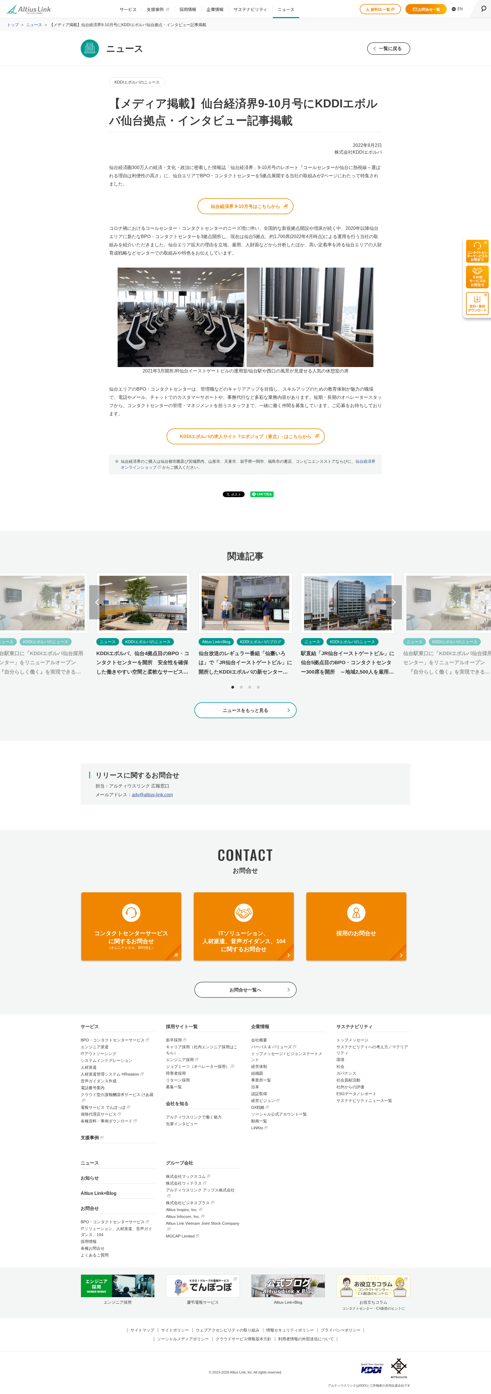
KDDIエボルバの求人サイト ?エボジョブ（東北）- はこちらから (245, 436)
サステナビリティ (250, 9)
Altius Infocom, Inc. (183, 1216)
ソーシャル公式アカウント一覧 (279, 1114)
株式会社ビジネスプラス (188, 1203)
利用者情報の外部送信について (306, 1339)
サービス (128, 9)
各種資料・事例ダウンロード (106, 1121)
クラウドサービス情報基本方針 (243, 1339)
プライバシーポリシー (341, 1330)
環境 (340, 1059)
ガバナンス (346, 1073)
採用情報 (187, 9)
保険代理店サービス (98, 1114)
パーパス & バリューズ (271, 1047)
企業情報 (215, 9)
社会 (340, 1066)
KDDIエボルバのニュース (137, 82)
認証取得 (259, 1093)
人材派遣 (89, 1067)
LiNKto (257, 1128)
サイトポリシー (175, 1330)
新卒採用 (174, 1040)
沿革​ (255, 1087)
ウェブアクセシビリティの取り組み (227, 1330)
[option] (245, 629)
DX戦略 (258, 1107)
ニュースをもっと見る (245, 710)
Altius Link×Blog (98, 1193)
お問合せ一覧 (429, 9)
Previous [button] (97, 602)
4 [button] (258, 687)
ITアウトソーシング (98, 1053)
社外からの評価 (350, 1087)
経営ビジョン (263, 1100)
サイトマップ (142, 1330)
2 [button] (241, 687)
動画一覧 (259, 1121)
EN (460, 9)
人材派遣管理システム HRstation (110, 1074)
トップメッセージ (352, 1040)
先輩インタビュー (182, 1124)
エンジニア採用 (180, 1059)
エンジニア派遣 (95, 1047)
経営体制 (259, 1066)
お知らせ (90, 1178)
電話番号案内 (93, 1087)
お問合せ (90, 1208)
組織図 (257, 1073)
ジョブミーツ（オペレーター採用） (198, 1066)
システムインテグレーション (106, 1060)
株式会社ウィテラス (184, 1183)
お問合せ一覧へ (245, 989)
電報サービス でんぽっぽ (103, 1107)
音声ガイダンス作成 (98, 1081)
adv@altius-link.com (152, 794)
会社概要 (259, 1040)
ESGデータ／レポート (356, 1093)
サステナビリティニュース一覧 (364, 1100)
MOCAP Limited (180, 1236)
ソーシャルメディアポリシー (183, 1339)
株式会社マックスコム (186, 1176)
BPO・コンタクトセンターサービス (113, 1040)
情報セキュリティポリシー (290, 1330)
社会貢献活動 (348, 1080)
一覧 (390, 48)
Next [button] (394, 602)
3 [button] (249, 687)
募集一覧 (174, 1087)
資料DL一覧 (380, 9)
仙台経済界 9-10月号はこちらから (245, 206)
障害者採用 (176, 1073)
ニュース (286, 9)
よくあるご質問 (95, 1255)
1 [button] (232, 687)
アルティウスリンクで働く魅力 (194, 1117)
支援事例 (155, 9)
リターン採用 (178, 1080)
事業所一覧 (261, 1080)
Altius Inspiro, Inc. (182, 1209)
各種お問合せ (93, 1248)
